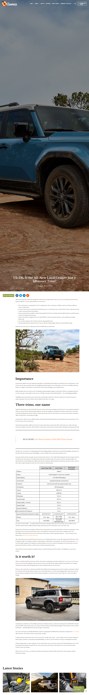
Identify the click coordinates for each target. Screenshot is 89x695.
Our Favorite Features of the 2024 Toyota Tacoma (53, 439)
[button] (31, 4)
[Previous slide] (17, 351)
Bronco (77, 541)
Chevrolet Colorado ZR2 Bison (30, 535)
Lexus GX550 (75, 631)
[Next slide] (78, 351)
